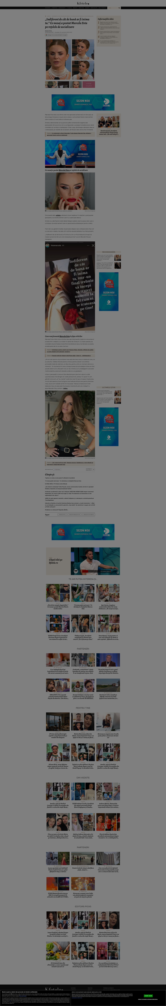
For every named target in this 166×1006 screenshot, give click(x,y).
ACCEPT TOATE (148, 995)
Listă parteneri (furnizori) (77, 997)
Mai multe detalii (22, 996)
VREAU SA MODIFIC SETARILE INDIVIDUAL (148, 999)
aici (10, 1001)
